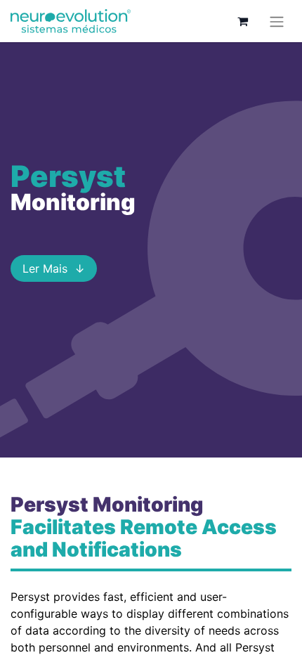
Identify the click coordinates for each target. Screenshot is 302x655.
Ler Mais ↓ (53, 268)
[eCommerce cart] (242, 21)
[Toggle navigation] (276, 21)
